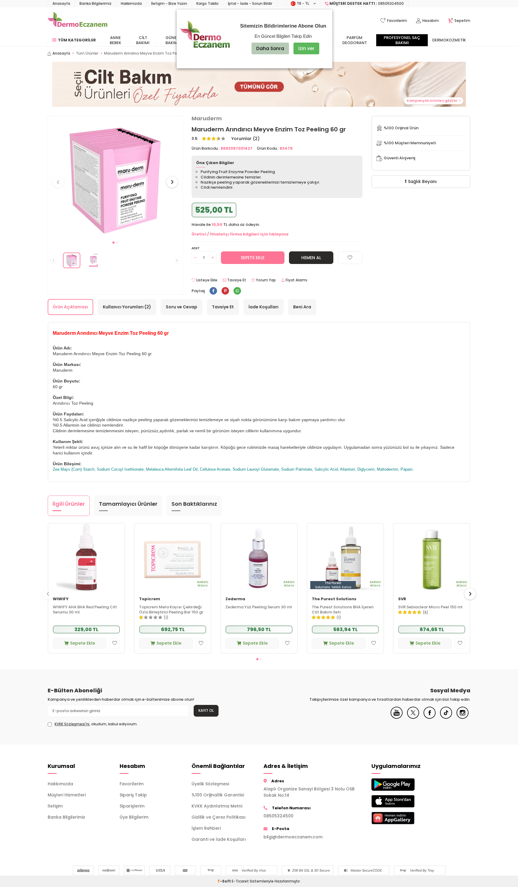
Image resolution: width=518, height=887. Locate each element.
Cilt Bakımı (143, 40)
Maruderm (207, 118)
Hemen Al (311, 258)
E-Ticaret (240, 881)
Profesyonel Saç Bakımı (402, 40)
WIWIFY (61, 599)
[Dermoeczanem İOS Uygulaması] (402, 801)
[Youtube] (397, 717)
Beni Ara (302, 307)
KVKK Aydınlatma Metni (217, 806)
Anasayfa (61, 3)
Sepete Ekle (252, 258)
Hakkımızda (131, 3)
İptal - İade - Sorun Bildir (250, 3)
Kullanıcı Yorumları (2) (127, 307)
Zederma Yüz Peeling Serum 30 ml (258, 607)
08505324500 (278, 816)
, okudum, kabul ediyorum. (96, 724)
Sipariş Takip (133, 795)
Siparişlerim (132, 806)
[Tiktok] (446, 717)
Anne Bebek (115, 40)
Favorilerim (132, 784)
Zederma (235, 599)
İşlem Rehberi (206, 828)
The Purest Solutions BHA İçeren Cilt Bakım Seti (343, 610)
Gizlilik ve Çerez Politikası (219, 817)
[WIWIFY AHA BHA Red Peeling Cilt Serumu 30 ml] (86, 557)
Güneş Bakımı (172, 40)
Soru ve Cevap (181, 307)
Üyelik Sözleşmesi (210, 784)
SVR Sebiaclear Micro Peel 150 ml (430, 607)
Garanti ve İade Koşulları (219, 839)
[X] (413, 717)
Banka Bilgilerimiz (95, 3)
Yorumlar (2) (245, 139)
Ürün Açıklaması (70, 307)
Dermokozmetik (449, 40)
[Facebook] (430, 717)
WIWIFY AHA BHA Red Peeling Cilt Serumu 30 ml (85, 610)
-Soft (224, 881)
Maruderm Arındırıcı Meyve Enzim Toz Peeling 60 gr (150, 53)
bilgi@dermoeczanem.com (293, 837)
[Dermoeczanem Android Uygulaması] (402, 784)
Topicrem (149, 599)
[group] (115, 176)
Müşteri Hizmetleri (67, 795)
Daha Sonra (270, 48)
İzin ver (306, 48)
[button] (259, 84)
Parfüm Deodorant (354, 40)
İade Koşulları (263, 307)
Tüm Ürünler (87, 53)
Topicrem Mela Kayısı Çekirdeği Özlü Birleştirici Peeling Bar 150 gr (171, 610)
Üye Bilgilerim (134, 817)
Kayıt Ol (206, 710)
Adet (196, 248)
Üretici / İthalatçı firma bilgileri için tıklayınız (240, 234)
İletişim (55, 806)
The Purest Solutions (334, 599)
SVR (402, 599)
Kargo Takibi (207, 3)
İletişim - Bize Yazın (169, 3)
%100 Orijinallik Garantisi (218, 795)
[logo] (77, 21)
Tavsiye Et (236, 280)
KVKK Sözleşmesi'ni (72, 724)
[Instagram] (463, 717)
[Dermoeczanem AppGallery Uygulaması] (402, 818)
